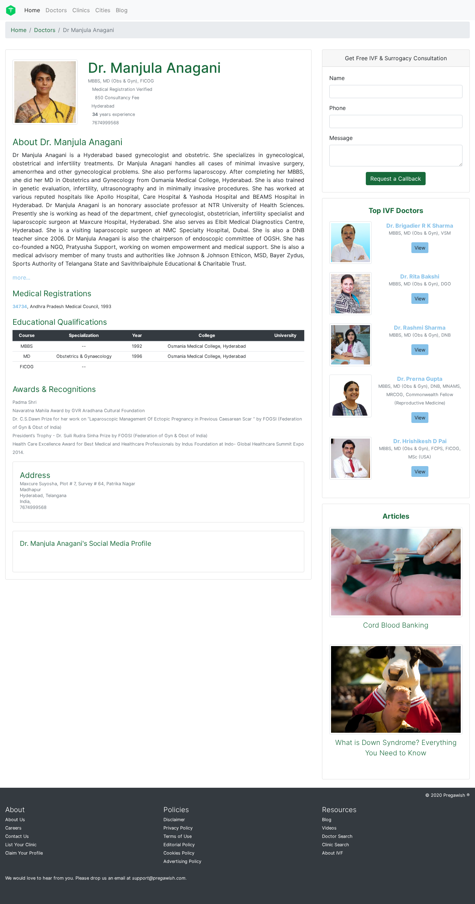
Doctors (56, 10)
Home (32, 10)
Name (337, 77)
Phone (337, 107)
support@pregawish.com (158, 878)
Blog (122, 10)
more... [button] (21, 277)
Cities (102, 10)
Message (341, 137)
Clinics (81, 10)
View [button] (419, 248)
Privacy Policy (178, 828)
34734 (20, 306)
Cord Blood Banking (395, 625)
